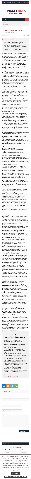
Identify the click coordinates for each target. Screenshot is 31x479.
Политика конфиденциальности (15, 476)
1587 (8, 32)
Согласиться (15, 473)
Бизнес (9, 22)
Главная (5, 22)
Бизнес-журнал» (14, 376)
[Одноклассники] (8, 386)
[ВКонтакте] (4, 386)
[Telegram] (12, 386)
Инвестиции (15, 22)
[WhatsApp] (16, 386)
